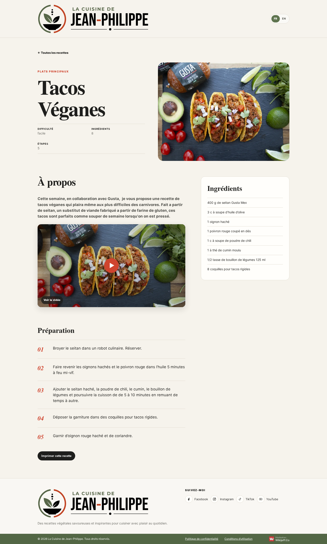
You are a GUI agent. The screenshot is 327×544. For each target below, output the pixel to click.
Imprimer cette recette (56, 456)
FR (275, 18)
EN (284, 18)
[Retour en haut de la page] (93, 503)
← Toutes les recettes (53, 52)
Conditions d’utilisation (238, 538)
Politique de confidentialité (201, 538)
